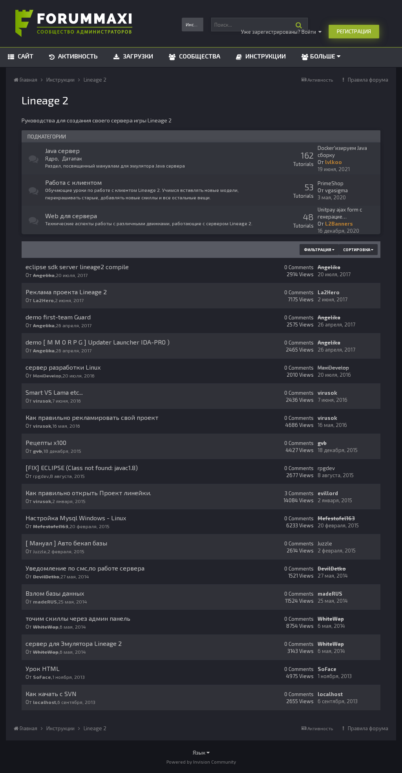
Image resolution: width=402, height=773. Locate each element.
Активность (77, 56)
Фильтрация (318, 249)
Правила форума (368, 80)
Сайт (24, 56)
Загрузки (137, 56)
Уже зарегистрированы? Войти (279, 32)
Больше (322, 56)
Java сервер (62, 150)
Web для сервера (71, 215)
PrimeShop (331, 183)
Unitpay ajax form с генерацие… (340, 213)
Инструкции (265, 56)
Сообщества (198, 56)
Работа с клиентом (73, 182)
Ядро (51, 158)
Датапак (72, 158)
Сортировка (357, 249)
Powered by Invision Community (201, 761)
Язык (199, 752)
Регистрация (354, 31)
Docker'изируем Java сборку (342, 151)
